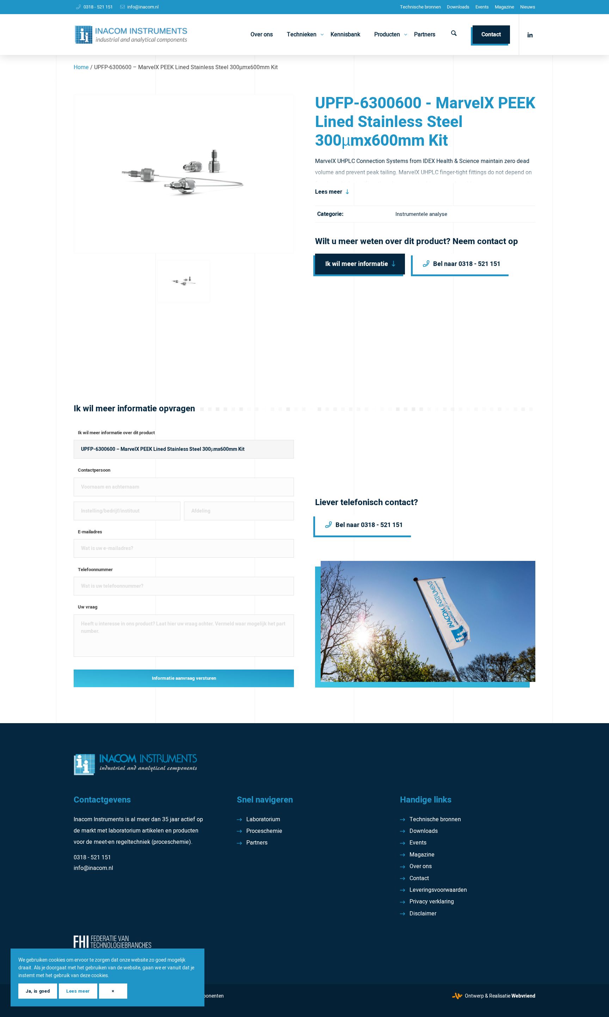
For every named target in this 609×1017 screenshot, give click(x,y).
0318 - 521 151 (98, 7)
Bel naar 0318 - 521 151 (466, 264)
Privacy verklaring (432, 901)
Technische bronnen (420, 7)
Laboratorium (263, 819)
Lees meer (328, 192)
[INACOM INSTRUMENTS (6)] (132, 34)
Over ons (421, 866)
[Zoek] (454, 34)
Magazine (504, 7)
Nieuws (527, 7)
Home (81, 67)
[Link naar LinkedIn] (530, 34)
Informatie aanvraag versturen (184, 678)
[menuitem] (420, 7)
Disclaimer (423, 913)
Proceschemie (264, 831)
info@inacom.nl (143, 7)
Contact (419, 878)
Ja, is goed (38, 991)
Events (482, 7)
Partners (256, 843)
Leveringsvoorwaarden (438, 890)
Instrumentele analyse (421, 214)
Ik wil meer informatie (356, 264)
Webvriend (523, 996)
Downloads (458, 7)
